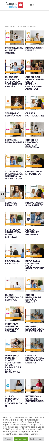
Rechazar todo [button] (36, 439)
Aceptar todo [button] (20, 439)
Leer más (34, 434)
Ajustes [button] (8, 439)
